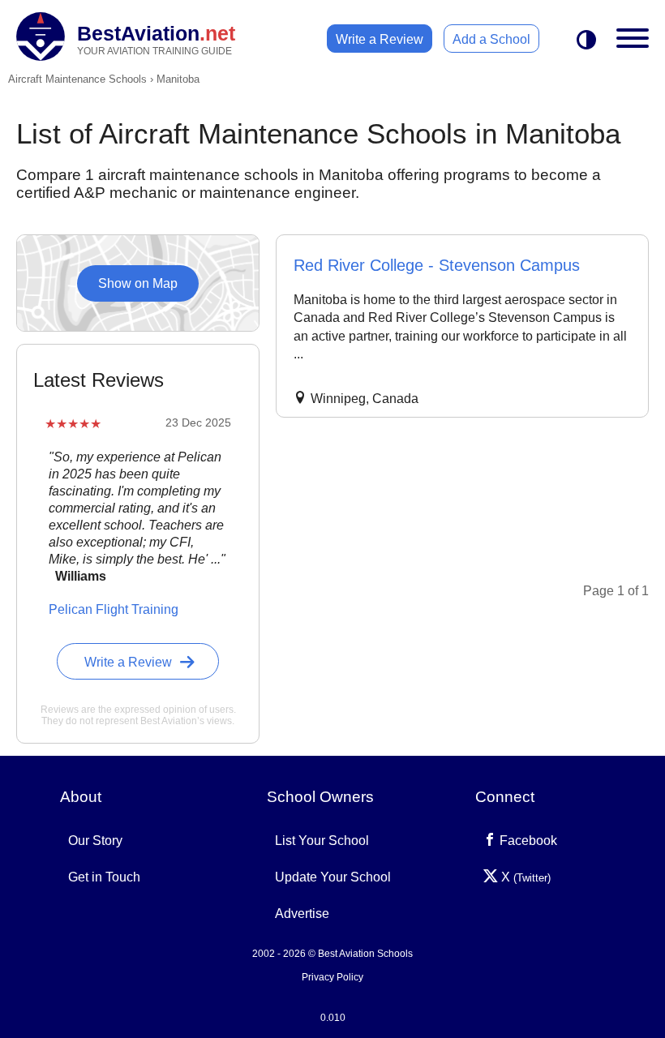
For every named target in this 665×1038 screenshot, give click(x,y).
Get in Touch (104, 877)
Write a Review (379, 39)
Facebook (526, 840)
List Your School (322, 840)
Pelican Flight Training (113, 609)
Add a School (491, 39)
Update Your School (333, 877)
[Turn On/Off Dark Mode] (586, 41)
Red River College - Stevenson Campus (437, 265)
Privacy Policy (332, 977)
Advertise (302, 913)
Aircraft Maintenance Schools (77, 79)
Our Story (95, 840)
